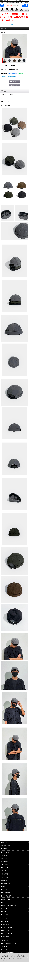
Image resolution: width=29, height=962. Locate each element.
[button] (2, 5)
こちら (13, 960)
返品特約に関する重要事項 (9, 76)
